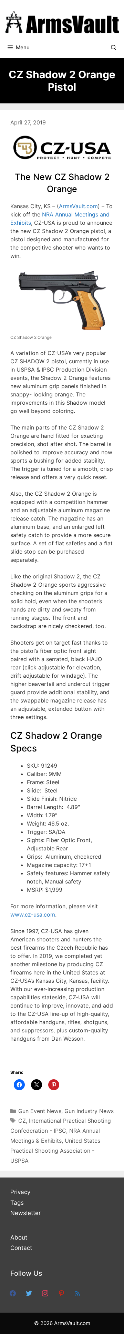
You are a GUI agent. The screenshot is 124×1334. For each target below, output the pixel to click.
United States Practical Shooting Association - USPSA (55, 1150)
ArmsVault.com (78, 206)
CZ (22, 1120)
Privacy (20, 1192)
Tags (17, 1202)
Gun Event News (39, 1111)
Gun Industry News (89, 1111)
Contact (21, 1247)
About (18, 1237)
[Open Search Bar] (113, 47)
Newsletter (25, 1213)
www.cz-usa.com (32, 914)
